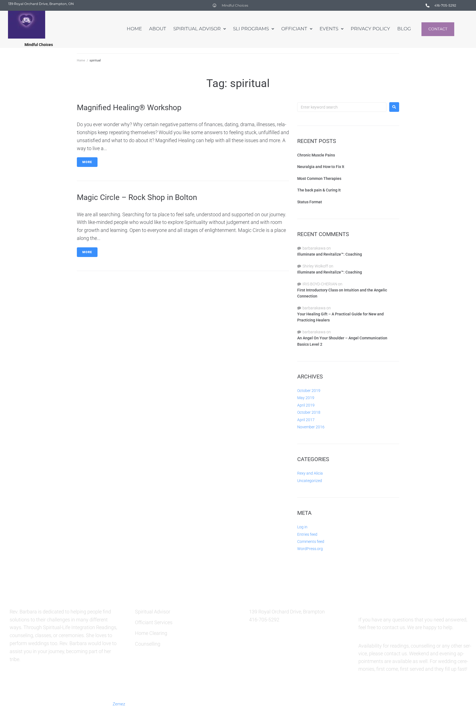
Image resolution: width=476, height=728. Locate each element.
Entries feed (307, 534)
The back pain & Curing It (319, 190)
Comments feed (310, 541)
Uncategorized (309, 480)
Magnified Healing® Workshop (129, 107)
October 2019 (308, 390)
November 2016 (310, 427)
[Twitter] (379, 703)
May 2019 (305, 398)
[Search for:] (341, 107)
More (87, 162)
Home (81, 60)
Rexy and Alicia (310, 473)
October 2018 (308, 412)
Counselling (147, 644)
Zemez (119, 704)
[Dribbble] (420, 703)
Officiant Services (153, 622)
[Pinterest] (393, 703)
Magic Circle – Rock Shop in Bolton (137, 197)
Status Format (309, 202)
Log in (302, 527)
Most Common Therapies (319, 178)
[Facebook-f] (366, 703)
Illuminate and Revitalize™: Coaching (329, 254)
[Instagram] (406, 703)
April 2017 (306, 420)
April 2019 (306, 405)
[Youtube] (433, 703)
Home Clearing (151, 633)
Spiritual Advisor (152, 612)
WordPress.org (310, 548)
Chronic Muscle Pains (316, 155)
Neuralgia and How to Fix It (320, 166)
